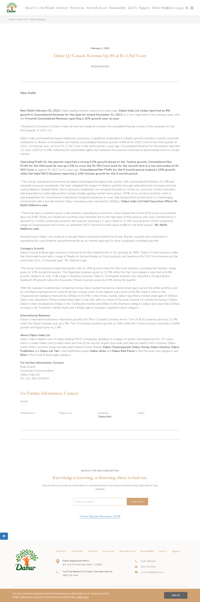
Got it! (176, 595)
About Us (31, 8)
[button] (4, 536)
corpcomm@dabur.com (152, 572)
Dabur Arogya (175, 8)
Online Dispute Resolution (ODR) (100, 516)
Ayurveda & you (96, 8)
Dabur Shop (160, 8)
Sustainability (117, 8)
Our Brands (47, 8)
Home (12, 19)
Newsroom (77, 8)
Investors (62, 8)
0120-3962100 (148, 561)
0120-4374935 (148, 566)
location (57, 561)
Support (144, 8)
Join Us (132, 8)
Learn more (82, 597)
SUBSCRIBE (137, 501)
